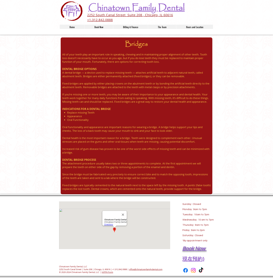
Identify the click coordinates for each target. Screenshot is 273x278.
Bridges (136, 44)
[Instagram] (193, 270)
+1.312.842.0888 (119, 269)
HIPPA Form (107, 272)
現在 (187, 258)
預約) (198, 258)
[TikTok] (201, 270)
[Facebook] (185, 270)
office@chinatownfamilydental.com (145, 269)
